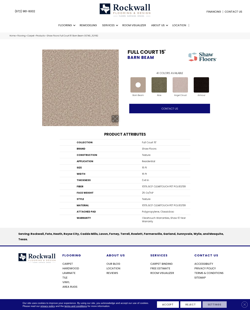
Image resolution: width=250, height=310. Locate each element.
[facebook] (196, 286)
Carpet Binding (161, 263)
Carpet (30, 35)
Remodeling (88, 25)
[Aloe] (159, 84)
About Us (158, 25)
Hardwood (70, 268)
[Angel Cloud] (180, 84)
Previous (125, 81)
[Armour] (201, 84)
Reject (191, 304)
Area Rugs (69, 286)
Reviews (112, 272)
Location (179, 25)
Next (213, 81)
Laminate (69, 272)
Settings (214, 304)
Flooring (65, 25)
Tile (65, 277)
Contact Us (233, 11)
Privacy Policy (205, 268)
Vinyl (66, 282)
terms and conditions (75, 306)
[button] (74, 25)
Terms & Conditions (208, 272)
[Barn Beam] (138, 84)
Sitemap (200, 277)
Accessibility (203, 263)
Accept (168, 304)
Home (12, 35)
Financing (213, 11)
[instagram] (202, 286)
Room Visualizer (134, 25)
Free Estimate (160, 268)
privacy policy (47, 306)
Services (108, 25)
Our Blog (113, 263)
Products (40, 35)
